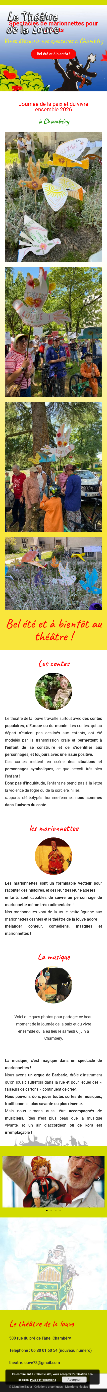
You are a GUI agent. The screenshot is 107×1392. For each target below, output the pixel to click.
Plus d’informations (43, 1380)
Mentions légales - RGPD (81, 1387)
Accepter (74, 1379)
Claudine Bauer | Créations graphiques (37, 1387)
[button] (53, 54)
